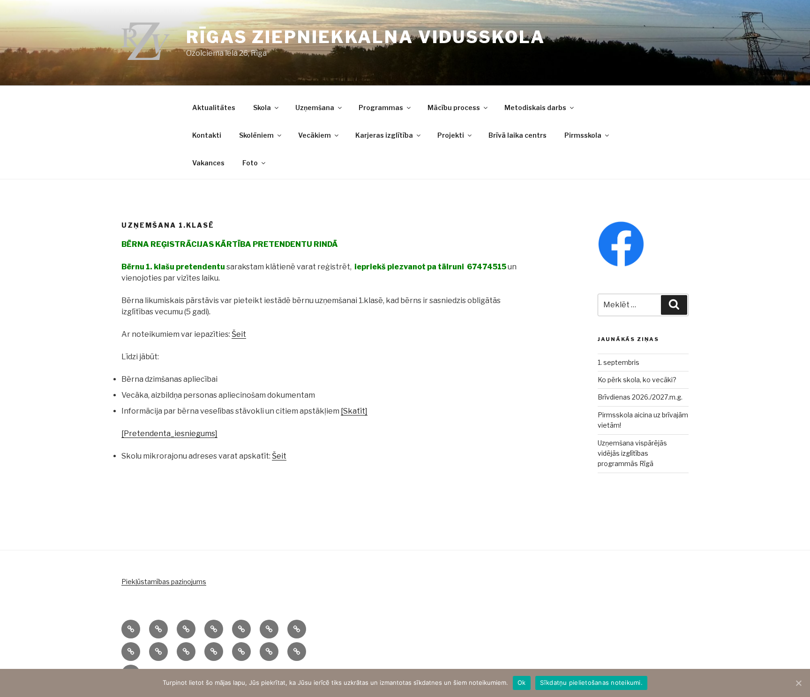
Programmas (381, 107)
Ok (522, 682)
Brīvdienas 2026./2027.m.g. (640, 397)
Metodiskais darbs (535, 107)
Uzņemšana (314, 107)
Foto (250, 163)
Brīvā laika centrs (517, 135)
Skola (262, 107)
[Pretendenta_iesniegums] (169, 433)
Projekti (450, 135)
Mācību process (454, 107)
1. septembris (618, 362)
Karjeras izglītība (384, 135)
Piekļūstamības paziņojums (163, 582)
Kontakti (206, 135)
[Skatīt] (354, 411)
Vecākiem (314, 135)
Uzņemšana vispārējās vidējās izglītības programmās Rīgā (632, 453)
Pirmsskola (582, 135)
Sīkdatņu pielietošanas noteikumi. (591, 682)
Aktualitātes (213, 107)
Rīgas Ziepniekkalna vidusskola (365, 37)
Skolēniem (256, 135)
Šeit (239, 334)
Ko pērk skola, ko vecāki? (637, 380)
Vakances (208, 163)
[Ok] (798, 683)
